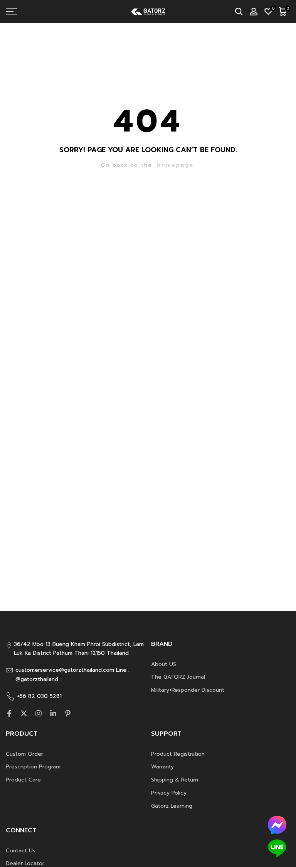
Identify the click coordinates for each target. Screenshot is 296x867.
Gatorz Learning (171, 806)
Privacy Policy (169, 793)
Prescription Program (33, 767)
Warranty (162, 767)
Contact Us (20, 851)
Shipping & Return (174, 780)
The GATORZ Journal (178, 677)
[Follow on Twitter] (23, 713)
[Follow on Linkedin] (53, 713)
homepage (175, 165)
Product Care (23, 780)
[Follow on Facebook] (9, 713)
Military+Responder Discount (187, 690)
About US (163, 664)
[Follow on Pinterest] (67, 713)
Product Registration (178, 754)
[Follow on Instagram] (38, 713)
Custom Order (24, 754)
